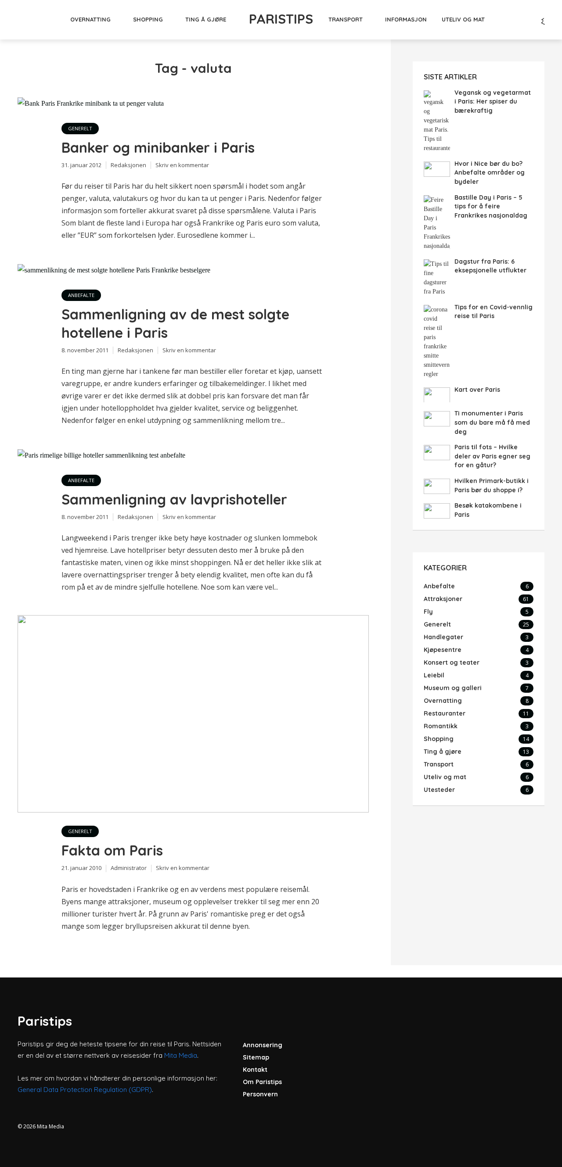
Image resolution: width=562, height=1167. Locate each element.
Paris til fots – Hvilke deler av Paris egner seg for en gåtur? (492, 456)
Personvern (260, 1094)
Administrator (129, 868)
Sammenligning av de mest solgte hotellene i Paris (175, 323)
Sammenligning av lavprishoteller (174, 499)
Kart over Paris (477, 390)
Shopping (148, 19)
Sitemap (256, 1057)
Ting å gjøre (205, 19)
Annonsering (262, 1045)
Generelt (80, 128)
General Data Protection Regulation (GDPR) (85, 1089)
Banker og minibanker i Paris (158, 147)
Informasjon (406, 19)
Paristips (281, 19)
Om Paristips (262, 1082)
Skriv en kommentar (182, 165)
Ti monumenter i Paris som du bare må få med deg (492, 422)
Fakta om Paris (112, 850)
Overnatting (90, 19)
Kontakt (255, 1070)
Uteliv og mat (463, 19)
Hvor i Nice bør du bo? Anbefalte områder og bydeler (489, 173)
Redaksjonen (128, 165)
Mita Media (180, 1055)
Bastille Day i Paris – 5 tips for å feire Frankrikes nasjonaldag (490, 206)
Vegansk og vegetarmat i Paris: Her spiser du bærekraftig (492, 102)
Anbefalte (81, 295)
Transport (345, 19)
